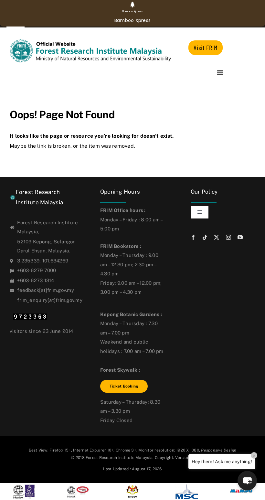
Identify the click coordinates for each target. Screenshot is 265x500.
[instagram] (228, 237)
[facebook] (193, 237)
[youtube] (240, 237)
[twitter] (216, 237)
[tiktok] (204, 237)
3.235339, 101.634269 (42, 260)
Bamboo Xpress (132, 20)
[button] (247, 480)
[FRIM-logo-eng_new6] (94, 42)
